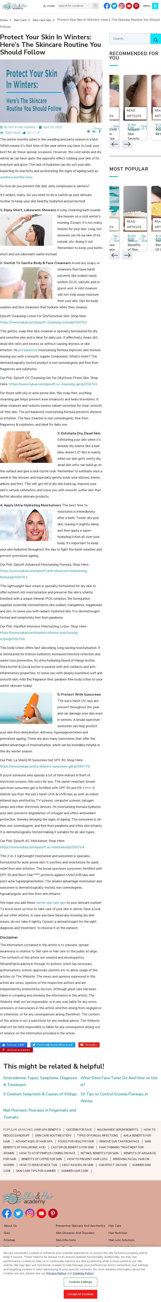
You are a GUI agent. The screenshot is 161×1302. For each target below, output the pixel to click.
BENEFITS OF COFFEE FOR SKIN (42, 1159)
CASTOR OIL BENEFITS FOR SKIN (72, 1147)
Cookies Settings (80, 1281)
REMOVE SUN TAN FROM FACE (119, 1141)
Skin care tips (42, 20)
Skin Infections (66, 1240)
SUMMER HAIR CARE (74, 1171)
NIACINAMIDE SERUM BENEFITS (117, 1130)
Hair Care (115, 1226)
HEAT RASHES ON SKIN (77, 1165)
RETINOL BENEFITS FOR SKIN (99, 1153)
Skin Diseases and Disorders (75, 1233)
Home (4, 20)
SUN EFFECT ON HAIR (113, 1165)
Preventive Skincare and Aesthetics (80, 1226)
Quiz (7, 1233)
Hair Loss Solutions (122, 1240)
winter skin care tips (51, 902)
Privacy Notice (56, 1273)
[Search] (95, 6)
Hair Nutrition (118, 1233)
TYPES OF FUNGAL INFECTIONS (97, 1136)
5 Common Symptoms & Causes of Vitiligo (40, 1094)
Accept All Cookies (80, 1294)
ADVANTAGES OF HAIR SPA (34, 1141)
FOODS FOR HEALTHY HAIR (76, 1141)
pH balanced (27, 350)
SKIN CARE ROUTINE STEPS (53, 1136)
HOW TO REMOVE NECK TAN (38, 1165)
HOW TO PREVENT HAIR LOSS (87, 1159)
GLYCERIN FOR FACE (79, 1130)
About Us (10, 1226)
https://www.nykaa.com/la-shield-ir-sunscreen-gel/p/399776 (45, 766)
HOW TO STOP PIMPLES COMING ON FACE (47, 1153)
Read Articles (134, 113)
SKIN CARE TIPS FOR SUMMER (36, 1171)
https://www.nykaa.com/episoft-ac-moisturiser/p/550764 (42, 847)
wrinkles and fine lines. (16, 177)
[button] (114, 144)
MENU (146, 6)
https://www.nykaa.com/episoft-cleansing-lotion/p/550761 (43, 322)
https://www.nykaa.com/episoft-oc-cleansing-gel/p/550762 (53, 384)
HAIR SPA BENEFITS (47, 1130)
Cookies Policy (83, 1273)
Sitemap (9, 1240)
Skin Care (20, 20)
